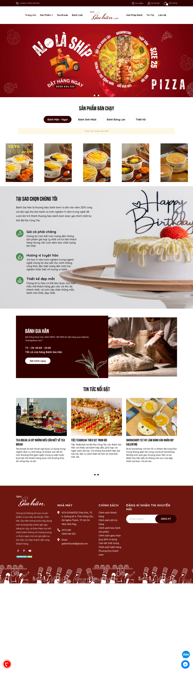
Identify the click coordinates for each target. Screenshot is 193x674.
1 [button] (95, 476)
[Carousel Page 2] (96, 97)
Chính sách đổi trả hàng (108, 524)
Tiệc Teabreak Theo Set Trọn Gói (89, 441)
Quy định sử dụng (108, 541)
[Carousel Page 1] (94, 97)
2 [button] (98, 476)
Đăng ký (166, 520)
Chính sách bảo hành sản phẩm (109, 531)
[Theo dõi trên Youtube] (30, 552)
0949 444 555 (69, 535)
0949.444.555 (33, 3)
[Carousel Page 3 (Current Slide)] (98, 97)
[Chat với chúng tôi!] (185, 664)
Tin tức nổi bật (96, 390)
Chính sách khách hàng (108, 516)
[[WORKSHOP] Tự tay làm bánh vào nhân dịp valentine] (151, 419)
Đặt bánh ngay (38, 362)
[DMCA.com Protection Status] (24, 558)
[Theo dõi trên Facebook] (18, 552)
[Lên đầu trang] (188, 646)
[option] (19, 164)
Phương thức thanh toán (108, 554)
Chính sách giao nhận (110, 537)
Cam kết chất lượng (109, 545)
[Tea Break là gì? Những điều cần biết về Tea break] (41, 419)
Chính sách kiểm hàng (110, 549)
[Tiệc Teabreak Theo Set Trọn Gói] (96, 419)
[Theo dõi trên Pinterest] (24, 552)
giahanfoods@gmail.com (75, 545)
